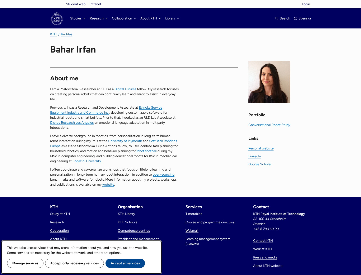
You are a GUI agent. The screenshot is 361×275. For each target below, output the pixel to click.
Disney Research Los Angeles (72, 123)
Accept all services (125, 263)
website (108, 184)
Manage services (25, 263)
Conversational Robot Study (269, 125)
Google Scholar (259, 164)
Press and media (265, 257)
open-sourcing (163, 174)
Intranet (95, 4)
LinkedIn (254, 156)
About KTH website (267, 266)
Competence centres (134, 231)
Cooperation (59, 231)
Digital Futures (125, 89)
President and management (138, 239)
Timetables (194, 214)
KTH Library (126, 214)
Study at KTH (60, 214)
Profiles (66, 34)
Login (306, 4)
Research (57, 222)
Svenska (305, 18)
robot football (146, 151)
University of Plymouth (125, 141)
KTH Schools (127, 222)
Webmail (192, 231)
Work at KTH (262, 249)
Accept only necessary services (74, 263)
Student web (75, 4)
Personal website (261, 148)
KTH (53, 34)
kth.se (56, 4)
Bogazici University (86, 161)
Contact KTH (263, 241)
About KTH (58, 239)
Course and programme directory (210, 222)
